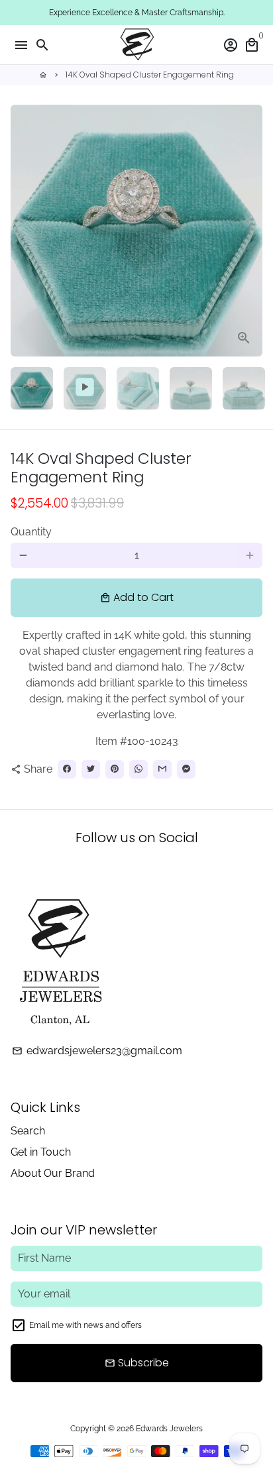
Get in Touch (41, 1152)
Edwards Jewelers (169, 1428)
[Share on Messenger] (186, 769)
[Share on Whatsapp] (138, 769)
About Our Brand (53, 1173)
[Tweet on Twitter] (91, 769)
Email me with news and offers (85, 1325)
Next (249, 230)
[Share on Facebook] (67, 769)
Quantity (31, 531)
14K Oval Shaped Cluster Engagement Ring (150, 74)
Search (28, 1130)
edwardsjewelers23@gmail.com (97, 1050)
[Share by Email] (162, 769)
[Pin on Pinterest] (114, 769)
